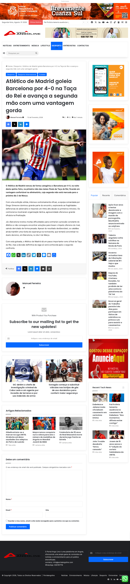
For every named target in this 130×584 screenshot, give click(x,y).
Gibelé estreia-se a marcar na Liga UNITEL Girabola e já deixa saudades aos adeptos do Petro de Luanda (17, 437)
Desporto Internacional (27, 74)
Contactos (83, 45)
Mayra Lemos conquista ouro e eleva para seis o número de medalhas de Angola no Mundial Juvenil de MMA (44, 437)
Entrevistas (69, 45)
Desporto (57, 45)
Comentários (120, 195)
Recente (106, 195)
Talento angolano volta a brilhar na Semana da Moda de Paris (115, 240)
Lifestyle (45, 45)
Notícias (7, 45)
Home (10, 66)
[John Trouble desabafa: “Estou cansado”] (100, 434)
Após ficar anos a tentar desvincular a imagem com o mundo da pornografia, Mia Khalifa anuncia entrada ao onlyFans (116, 215)
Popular (94, 195)
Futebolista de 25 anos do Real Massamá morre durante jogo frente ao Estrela (70, 436)
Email (9, 510)
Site (47, 510)
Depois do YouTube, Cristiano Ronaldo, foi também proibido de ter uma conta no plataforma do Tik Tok (115, 284)
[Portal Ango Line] (21, 33)
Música (35, 45)
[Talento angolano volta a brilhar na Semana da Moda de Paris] (100, 238)
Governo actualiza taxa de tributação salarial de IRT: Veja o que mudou (115, 259)
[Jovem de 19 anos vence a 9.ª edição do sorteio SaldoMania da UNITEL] (116, 434)
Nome (9, 499)
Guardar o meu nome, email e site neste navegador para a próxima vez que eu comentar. (43, 521)
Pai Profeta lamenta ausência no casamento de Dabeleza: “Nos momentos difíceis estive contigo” (116, 413)
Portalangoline (49, 575)
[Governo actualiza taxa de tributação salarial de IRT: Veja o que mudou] (100, 256)
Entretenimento (21, 45)
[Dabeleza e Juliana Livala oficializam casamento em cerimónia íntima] (100, 398)
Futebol (42, 74)
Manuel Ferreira (16, 117)
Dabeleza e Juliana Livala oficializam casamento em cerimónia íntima (100, 411)
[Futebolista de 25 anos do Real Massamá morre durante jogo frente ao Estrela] (70, 423)
